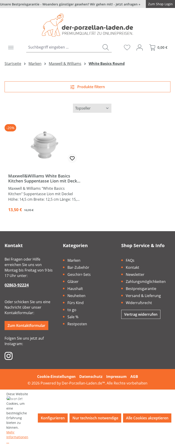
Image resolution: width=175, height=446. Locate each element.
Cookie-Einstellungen (56, 376)
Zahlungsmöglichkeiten (146, 281)
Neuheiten (76, 295)
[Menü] (11, 47)
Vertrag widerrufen (140, 314)
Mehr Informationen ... (17, 437)
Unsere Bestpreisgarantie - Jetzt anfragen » (70, 4)
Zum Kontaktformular (26, 325)
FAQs (130, 260)
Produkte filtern (90, 86)
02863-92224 (17, 285)
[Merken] (72, 158)
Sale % (72, 316)
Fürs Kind (75, 302)
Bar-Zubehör (78, 267)
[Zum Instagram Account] (9, 355)
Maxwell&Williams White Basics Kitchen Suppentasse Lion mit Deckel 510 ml (44, 178)
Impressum (116, 376)
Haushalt (75, 288)
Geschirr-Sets (79, 274)
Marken (73, 260)
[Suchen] (106, 47)
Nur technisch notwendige (95, 417)
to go (71, 309)
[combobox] (63, 47)
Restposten (77, 323)
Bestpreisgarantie (141, 288)
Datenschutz (91, 376)
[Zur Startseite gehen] (87, 25)
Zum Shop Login (160, 4)
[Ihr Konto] (139, 47)
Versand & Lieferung (143, 295)
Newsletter (135, 274)
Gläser (73, 281)
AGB (134, 376)
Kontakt (132, 267)
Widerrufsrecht (139, 302)
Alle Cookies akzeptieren (147, 417)
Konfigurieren (53, 417)
